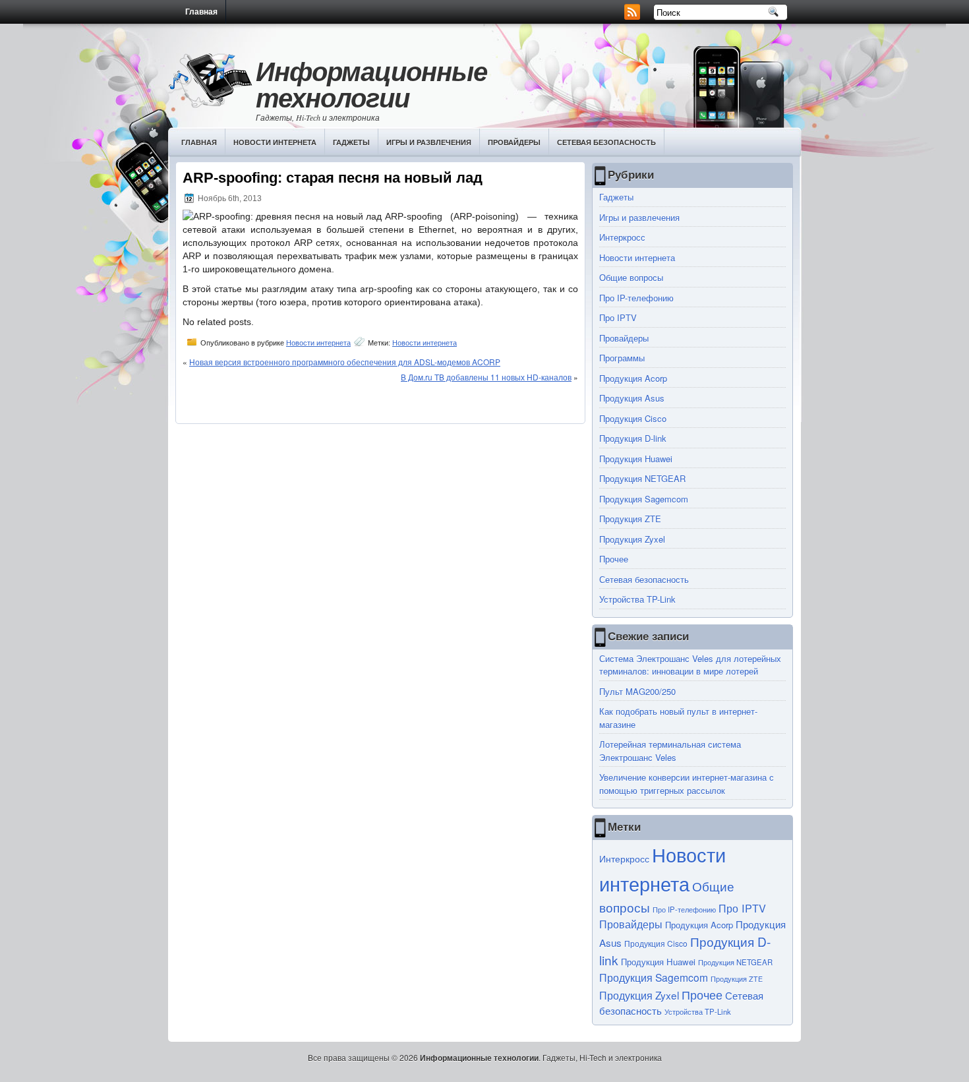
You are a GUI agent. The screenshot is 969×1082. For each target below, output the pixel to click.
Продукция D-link (632, 438)
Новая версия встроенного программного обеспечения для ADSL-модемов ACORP (344, 361)
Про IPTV (618, 317)
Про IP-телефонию (636, 297)
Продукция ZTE (630, 518)
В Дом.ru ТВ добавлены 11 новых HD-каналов (486, 376)
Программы (622, 357)
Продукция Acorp (633, 378)
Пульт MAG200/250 (637, 691)
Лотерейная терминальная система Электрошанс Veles (670, 751)
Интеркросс (622, 237)
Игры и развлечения (428, 142)
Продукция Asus (631, 398)
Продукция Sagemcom (643, 499)
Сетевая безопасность (606, 142)
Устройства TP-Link (637, 599)
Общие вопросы (631, 277)
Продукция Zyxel (632, 539)
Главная (201, 11)
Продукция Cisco (632, 418)
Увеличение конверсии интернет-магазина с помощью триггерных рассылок (686, 783)
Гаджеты (351, 142)
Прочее (613, 559)
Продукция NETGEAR (642, 478)
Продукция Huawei (635, 458)
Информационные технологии (371, 84)
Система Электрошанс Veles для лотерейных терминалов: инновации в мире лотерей (690, 665)
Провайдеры (514, 142)
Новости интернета (274, 142)
